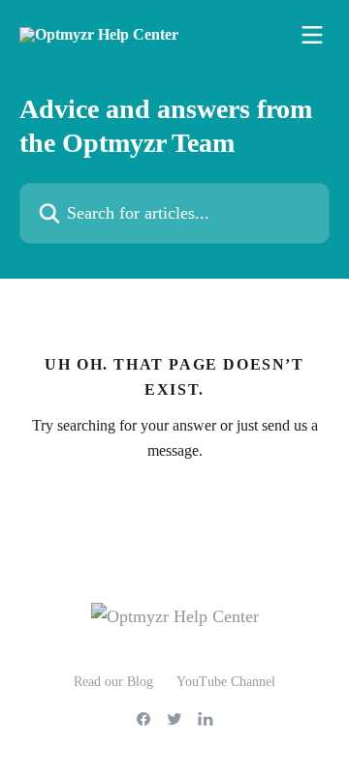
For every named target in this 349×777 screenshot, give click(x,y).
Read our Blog (113, 681)
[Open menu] (312, 34)
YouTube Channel (225, 681)
